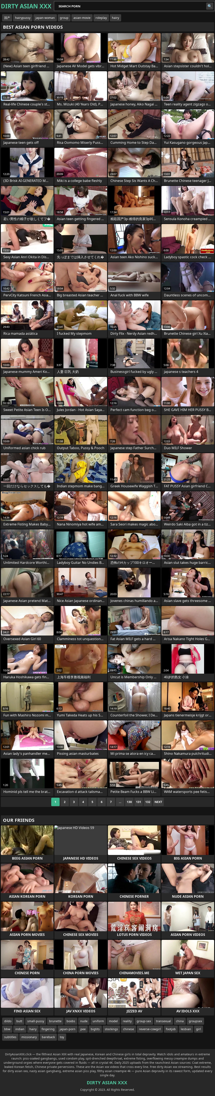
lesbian (186, 1029)
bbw (7, 1029)
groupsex (195, 1021)
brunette (55, 1021)
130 (129, 802)
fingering (48, 1029)
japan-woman (45, 18)
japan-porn (67, 1029)
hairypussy (22, 18)
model (113, 1021)
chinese (128, 1029)
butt (19, 1021)
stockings (111, 1029)
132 (147, 802)
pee (83, 1029)
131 (138, 802)
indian (19, 1029)
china (180, 1021)
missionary (29, 1037)
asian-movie (81, 18)
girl (198, 1029)
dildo (7, 1021)
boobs (71, 1021)
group (64, 18)
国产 (7, 18)
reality (127, 1021)
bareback (48, 1037)
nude (84, 1021)
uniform (98, 1021)
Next (158, 802)
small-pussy (35, 1021)
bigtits (95, 1029)
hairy (115, 18)
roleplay (101, 18)
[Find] (209, 6)
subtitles (10, 1037)
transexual (163, 1021)
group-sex (144, 1021)
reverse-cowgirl (150, 1029)
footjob (171, 1029)
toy (62, 1037)
